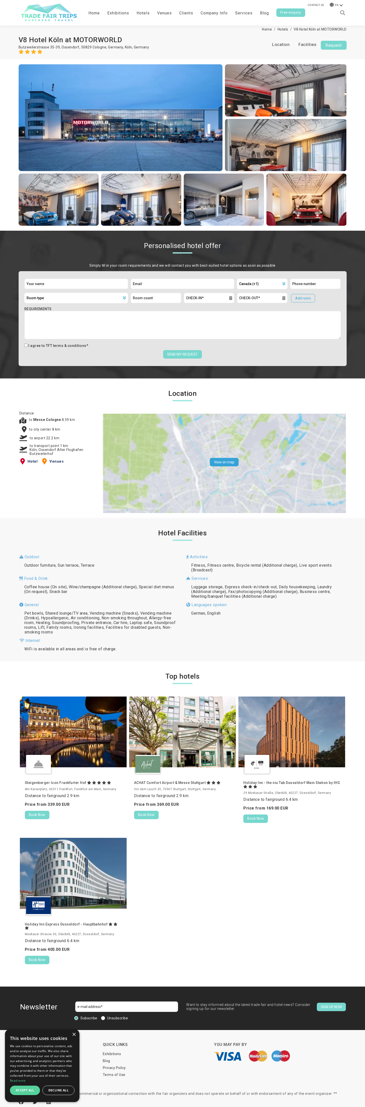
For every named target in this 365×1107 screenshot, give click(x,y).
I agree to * (58, 346)
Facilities (307, 44)
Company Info (214, 13)
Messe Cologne (47, 420)
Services (244, 13)
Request (334, 45)
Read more (18, 1080)
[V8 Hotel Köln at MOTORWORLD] (121, 117)
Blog (264, 13)
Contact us (316, 5)
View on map (224, 462)
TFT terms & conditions (66, 346)
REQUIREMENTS (38, 309)
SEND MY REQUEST (182, 354)
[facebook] (22, 1102)
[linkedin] (48, 1102)
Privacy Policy (114, 1068)
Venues (164, 13)
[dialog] (42, 1065)
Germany (141, 47)
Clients (186, 13)
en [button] (336, 5)
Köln (128, 47)
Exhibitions (112, 1054)
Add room (303, 298)
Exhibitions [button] (118, 13)
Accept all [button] (25, 1090)
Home (94, 13)
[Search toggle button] (343, 13)
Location (281, 44)
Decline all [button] (58, 1090)
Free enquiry (290, 12)
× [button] (74, 1034)
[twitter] (36, 1102)
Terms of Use (114, 1075)
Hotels (143, 13)
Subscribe (88, 1018)
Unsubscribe (117, 1018)
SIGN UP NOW (331, 1007)
